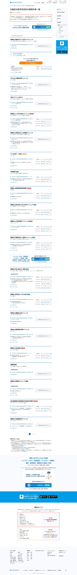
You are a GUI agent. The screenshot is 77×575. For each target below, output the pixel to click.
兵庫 (31, 553)
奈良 (31, 557)
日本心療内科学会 (20, 446)
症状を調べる (55, 2)
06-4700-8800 (14, 215)
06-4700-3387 (14, 198)
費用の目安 (46, 488)
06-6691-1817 (14, 358)
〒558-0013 (21, 176)
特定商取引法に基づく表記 (52, 570)
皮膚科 (19, 552)
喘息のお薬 (20, 557)
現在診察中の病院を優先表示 (17, 35)
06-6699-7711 (14, 229)
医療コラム (49, 553)
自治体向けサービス (62, 552)
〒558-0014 (21, 242)
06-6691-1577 (14, 305)
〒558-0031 (22, 406)
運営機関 (65, 1)
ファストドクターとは (62, 2)
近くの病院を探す (14, 5)
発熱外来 (11, 552)
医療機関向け (50, 1)
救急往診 (42, 2)
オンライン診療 (37, 2)
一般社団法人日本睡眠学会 (24, 448)
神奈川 (28, 555)
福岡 (31, 558)
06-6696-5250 (14, 413)
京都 (31, 555)
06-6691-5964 (14, 165)
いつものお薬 (20, 553)
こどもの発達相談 (13, 558)
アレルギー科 (12, 563)
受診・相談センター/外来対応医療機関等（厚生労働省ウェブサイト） (24, 19)
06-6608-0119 (14, 323)
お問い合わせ (60, 1)
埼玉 (28, 557)
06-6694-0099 (14, 48)
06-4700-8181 (14, 105)
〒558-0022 (22, 334)
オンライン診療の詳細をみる (31, 63)
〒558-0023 (21, 353)
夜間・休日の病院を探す (51, 555)
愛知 (28, 560)
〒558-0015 (22, 299)
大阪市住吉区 (22, 5)
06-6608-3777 (14, 428)
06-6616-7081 (14, 126)
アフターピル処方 (21, 561)
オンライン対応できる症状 (16, 72)
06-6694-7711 (14, 248)
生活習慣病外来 (20, 560)
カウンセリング (48, 2)
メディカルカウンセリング (39, 550)
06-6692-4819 (14, 393)
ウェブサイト (13, 107)
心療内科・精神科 (13, 557)
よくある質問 (55, 1)
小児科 (11, 555)
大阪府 (19, 5)
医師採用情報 (61, 555)
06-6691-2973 (14, 340)
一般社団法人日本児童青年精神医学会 (29, 447)
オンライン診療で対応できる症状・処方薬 (42, 29)
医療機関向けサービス (62, 550)
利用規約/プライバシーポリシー (40, 570)
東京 (28, 553)
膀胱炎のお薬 (20, 558)
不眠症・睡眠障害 (13, 560)
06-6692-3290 (14, 374)
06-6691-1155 (14, 284)
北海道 (28, 552)
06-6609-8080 (14, 145)
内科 (10, 553)
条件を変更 (62, 36)
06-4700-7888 (14, 91)
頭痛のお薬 (20, 555)
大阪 (31, 552)
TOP (10, 5)
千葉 (28, 558)
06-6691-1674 (14, 182)
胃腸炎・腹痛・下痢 (13, 561)
